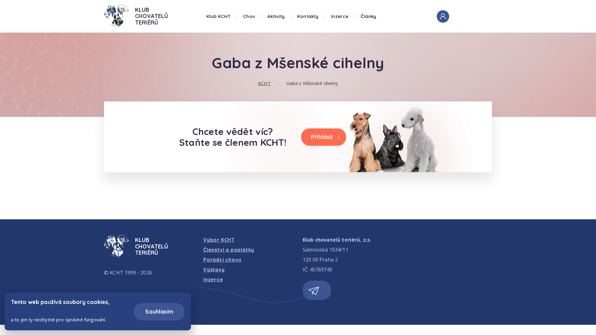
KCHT (264, 83)
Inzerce (339, 16)
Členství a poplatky (228, 250)
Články (368, 16)
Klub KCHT (218, 16)
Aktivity (276, 16)
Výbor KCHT (219, 240)
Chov (249, 16)
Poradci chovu (222, 260)
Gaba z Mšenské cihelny (312, 83)
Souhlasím (159, 311)
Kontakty (307, 16)
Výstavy (214, 269)
